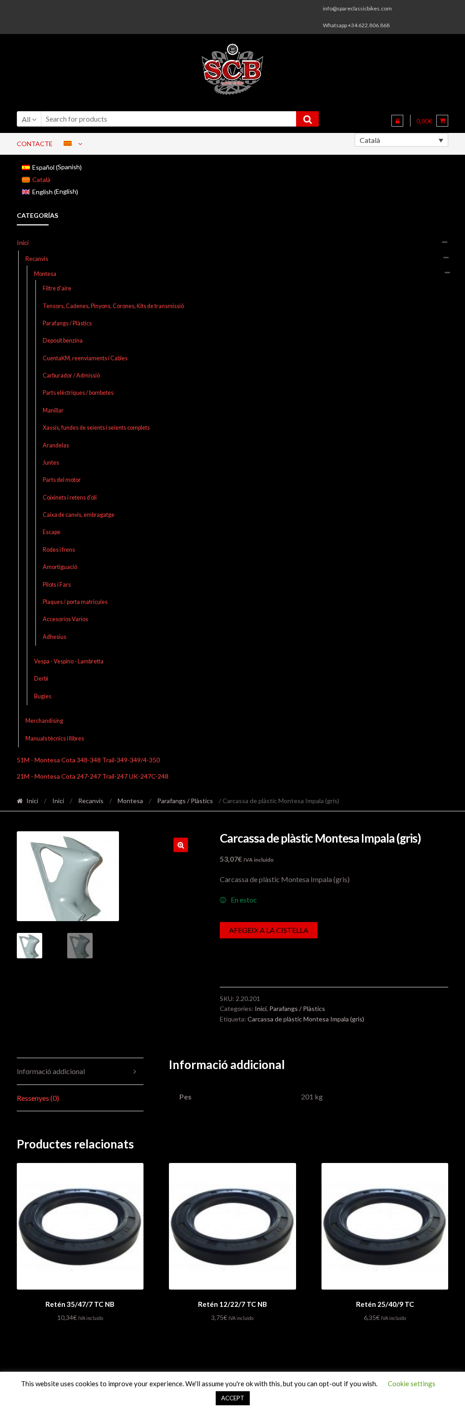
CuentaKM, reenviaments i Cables (85, 358)
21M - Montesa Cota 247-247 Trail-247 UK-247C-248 (92, 776)
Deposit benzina (63, 340)
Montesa (45, 273)
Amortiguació (60, 567)
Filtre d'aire (57, 288)
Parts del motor (62, 479)
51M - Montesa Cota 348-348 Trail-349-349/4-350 (88, 760)
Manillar (53, 410)
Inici (23, 242)
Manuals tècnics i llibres (54, 738)
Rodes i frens (59, 549)
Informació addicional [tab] (51, 1071)
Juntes (51, 462)
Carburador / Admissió (71, 375)
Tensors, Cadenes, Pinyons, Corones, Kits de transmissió (113, 306)
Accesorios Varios (65, 619)
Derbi (41, 678)
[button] (180, 845)
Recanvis (36, 258)
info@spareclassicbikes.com (357, 8)
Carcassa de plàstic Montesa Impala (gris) (305, 1019)
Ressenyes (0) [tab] (38, 1098)
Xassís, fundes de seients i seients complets (96, 427)
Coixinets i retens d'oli (70, 497)
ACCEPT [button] (232, 1398)
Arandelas (56, 445)
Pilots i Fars (57, 584)
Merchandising (44, 720)
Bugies (42, 696)
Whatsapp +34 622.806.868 (356, 25)
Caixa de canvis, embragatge (78, 514)
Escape (51, 532)
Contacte (35, 143)
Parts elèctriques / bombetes (78, 392)
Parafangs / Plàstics (67, 323)
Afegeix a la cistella (268, 930)
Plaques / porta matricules (75, 602)
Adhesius (54, 636)
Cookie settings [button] (411, 1383)
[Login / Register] (397, 121)
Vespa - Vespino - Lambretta (69, 661)
